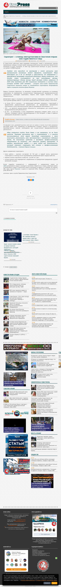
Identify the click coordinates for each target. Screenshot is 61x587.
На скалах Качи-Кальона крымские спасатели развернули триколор (19, 311)
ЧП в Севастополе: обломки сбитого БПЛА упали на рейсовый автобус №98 (18, 285)
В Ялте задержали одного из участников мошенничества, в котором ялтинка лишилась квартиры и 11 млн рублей (43, 319)
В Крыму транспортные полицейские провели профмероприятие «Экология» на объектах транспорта (47, 445)
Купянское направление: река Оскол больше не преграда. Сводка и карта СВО (44, 465)
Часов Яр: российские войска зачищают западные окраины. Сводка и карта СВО (43, 459)
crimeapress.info (12, 525)
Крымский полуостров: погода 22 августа (44, 314)
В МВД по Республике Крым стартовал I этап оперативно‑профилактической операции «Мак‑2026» (15, 406)
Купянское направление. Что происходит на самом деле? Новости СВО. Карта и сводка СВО (40, 484)
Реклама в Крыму (37, 552)
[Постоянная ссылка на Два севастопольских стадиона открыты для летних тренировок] (6, 402)
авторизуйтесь (53, 204)
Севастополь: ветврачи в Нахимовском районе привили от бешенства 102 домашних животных (42, 371)
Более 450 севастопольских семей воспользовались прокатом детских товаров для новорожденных (18, 330)
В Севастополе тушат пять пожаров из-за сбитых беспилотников (45, 376)
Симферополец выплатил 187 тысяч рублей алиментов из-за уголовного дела (44, 294)
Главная (6, 16)
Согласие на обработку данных (41, 555)
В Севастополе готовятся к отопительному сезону (44, 309)
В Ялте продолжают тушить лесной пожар (44, 305)
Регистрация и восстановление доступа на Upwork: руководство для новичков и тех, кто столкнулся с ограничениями (44, 300)
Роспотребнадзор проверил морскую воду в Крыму (40, 429)
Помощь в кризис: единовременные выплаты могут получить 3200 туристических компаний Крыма (11, 254)
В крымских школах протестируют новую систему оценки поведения (43, 356)
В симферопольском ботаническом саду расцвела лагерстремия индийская (45, 364)
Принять (54, 583)
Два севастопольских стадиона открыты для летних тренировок (19, 398)
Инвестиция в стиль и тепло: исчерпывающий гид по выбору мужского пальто (44, 289)
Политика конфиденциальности (41, 553)
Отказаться (47, 583)
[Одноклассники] (31, 180)
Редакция (35, 549)
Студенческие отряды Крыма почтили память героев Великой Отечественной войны (19, 279)
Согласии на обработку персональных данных (46, 580)
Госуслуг (17, 169)
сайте (5, 166)
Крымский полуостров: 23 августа (42, 278)
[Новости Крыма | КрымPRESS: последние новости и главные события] (16, 7)
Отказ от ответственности (39, 554)
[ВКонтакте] (29, 180)
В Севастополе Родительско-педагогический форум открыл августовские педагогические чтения (18, 324)
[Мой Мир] (33, 180)
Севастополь (12, 16)
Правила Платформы (38, 551)
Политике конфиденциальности (28, 580)
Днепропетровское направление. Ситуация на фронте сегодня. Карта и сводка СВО (43, 470)
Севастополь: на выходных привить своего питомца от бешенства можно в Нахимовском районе (47, 411)
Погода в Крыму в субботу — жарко (18, 335)
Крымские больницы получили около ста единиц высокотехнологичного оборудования (19, 305)
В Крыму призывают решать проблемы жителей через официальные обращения (18, 317)
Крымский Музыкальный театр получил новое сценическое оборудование (18, 393)
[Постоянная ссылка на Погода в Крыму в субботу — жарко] (6, 338)
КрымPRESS (25, 60)
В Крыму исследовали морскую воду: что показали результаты (43, 360)
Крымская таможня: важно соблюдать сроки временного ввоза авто (45, 438)
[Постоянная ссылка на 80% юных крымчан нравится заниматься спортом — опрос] (6, 294)
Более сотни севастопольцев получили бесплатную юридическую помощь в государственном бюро (45, 405)
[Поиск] (56, 8)
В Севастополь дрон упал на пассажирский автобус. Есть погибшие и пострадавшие (44, 283)
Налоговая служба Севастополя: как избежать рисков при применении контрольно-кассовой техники (42, 325)
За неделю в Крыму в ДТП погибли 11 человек (11, 430)
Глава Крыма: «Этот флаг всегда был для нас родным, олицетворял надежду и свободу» (19, 298)
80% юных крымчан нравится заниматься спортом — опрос (18, 291)
